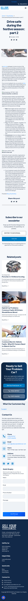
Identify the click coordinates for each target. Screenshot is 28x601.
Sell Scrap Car (5, 551)
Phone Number (7, 492)
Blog (8, 193)
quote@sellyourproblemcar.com (16, 444)
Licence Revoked (6, 559)
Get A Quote (5, 570)
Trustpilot (14, 1)
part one (5, 66)
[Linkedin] (12, 464)
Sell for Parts (5, 548)
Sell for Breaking (6, 546)
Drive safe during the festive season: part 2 (14, 27)
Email (9, 442)
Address (10, 453)
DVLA (3, 561)
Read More (4, 286)
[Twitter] (8, 464)
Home (3, 15)
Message (5, 500)
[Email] (4, 443)
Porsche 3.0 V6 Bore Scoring (13, 277)
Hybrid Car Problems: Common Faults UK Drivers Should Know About (12, 310)
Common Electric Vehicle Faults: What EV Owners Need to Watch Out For (13, 344)
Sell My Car (4, 549)
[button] (25, 8)
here (24, 83)
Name (4, 477)
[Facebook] (4, 464)
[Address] (4, 456)
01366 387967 (11, 436)
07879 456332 (11, 438)
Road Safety (10, 15)
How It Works (5, 572)
